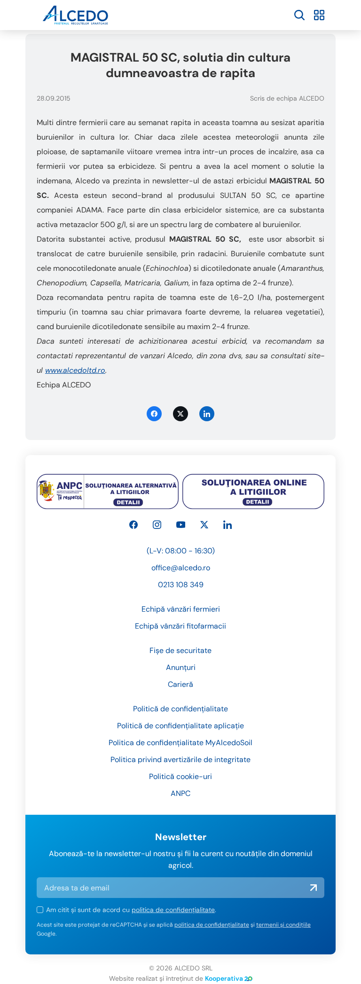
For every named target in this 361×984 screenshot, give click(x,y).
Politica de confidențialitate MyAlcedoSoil (180, 743)
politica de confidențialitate (173, 909)
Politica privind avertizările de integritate (180, 759)
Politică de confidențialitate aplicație (180, 726)
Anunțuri (181, 667)
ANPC (180, 793)
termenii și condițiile (283, 925)
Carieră (180, 684)
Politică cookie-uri (180, 776)
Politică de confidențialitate (180, 709)
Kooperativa (224, 978)
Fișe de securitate (180, 650)
